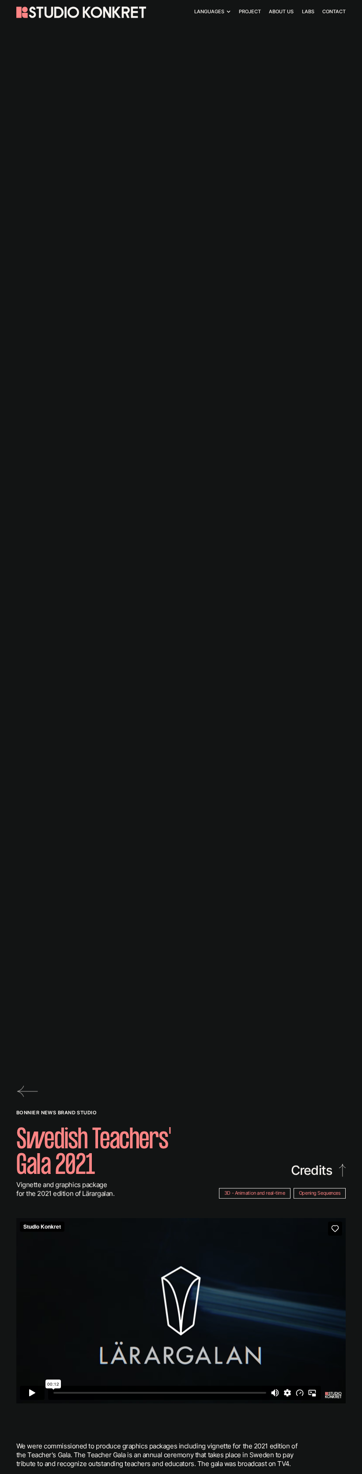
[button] (212, 12)
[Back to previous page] (28, 1091)
